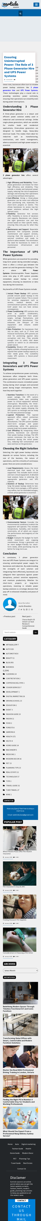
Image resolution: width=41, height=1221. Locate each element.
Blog (10, 654)
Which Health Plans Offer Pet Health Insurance (17, 844)
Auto (10, 640)
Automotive (12, 645)
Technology (12, 768)
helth (9, 732)
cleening (11, 665)
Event (9, 701)
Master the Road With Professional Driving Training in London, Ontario (18, 1062)
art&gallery (12, 636)
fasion (10, 710)
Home (10, 1135)
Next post (27, 607)
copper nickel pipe (15, 674)
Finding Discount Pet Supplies (14, 911)
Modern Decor (13, 750)
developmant (13, 683)
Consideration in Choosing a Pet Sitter (18, 944)
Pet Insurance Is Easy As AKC (14, 878)
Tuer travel (12, 781)
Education (11, 696)
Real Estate (12, 763)
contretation (13, 670)
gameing (10, 723)
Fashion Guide (13, 705)
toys (8, 772)
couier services (13, 678)
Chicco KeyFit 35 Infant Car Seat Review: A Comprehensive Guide (28, 615)
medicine (10, 745)
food (9, 714)
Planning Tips (13, 759)
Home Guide (12, 736)
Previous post (9, 607)
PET (9, 754)
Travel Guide (13, 777)
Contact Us (21, 1160)
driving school (14, 692)
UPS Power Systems (29, 81)
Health (10, 728)
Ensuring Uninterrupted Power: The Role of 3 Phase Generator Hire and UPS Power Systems (19, 57)
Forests (10, 719)
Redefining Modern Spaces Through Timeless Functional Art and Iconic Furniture (18, 1000)
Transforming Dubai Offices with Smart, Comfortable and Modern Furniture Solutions (17, 1031)
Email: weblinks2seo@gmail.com (20, 806)
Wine (9, 786)
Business (10, 658)
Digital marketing (15, 687)
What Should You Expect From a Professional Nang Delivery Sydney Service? (18, 1124)
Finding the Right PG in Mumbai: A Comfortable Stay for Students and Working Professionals (19, 1093)
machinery (11, 741)
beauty (10, 649)
